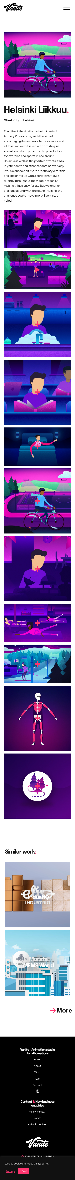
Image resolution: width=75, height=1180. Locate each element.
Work (37, 1072)
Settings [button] (10, 1171)
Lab (37, 1078)
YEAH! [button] (24, 1171)
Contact (37, 1085)
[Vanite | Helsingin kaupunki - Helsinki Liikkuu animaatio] (37, 269)
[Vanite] (13, 8)
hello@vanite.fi (37, 1111)
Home (37, 1059)
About (37, 1066)
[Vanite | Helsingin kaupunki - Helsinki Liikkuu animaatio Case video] (37, 228)
